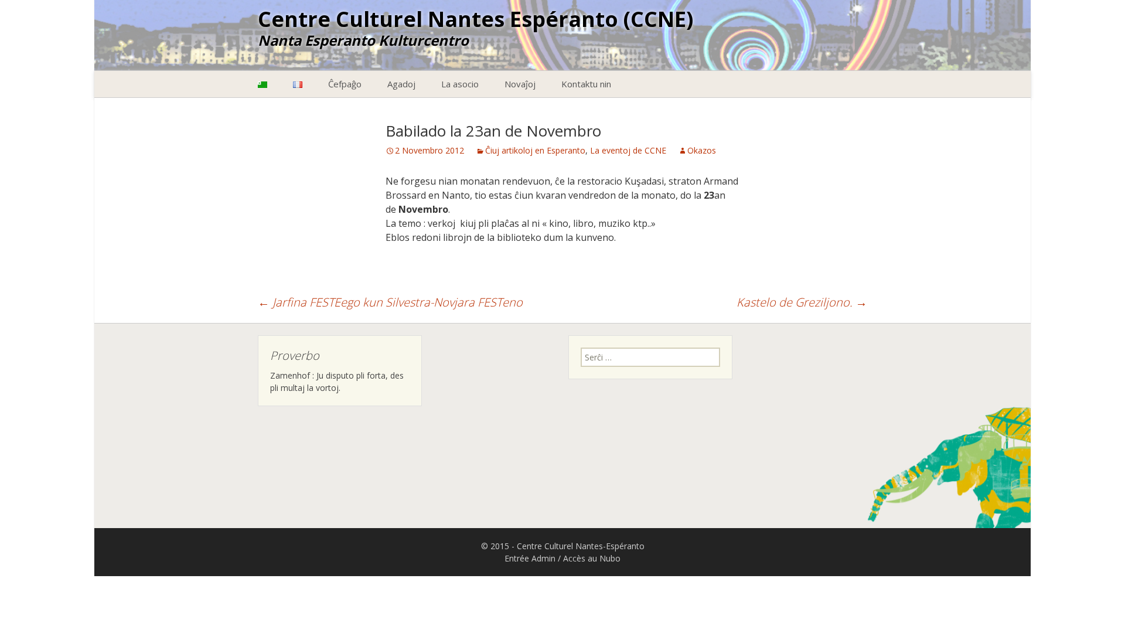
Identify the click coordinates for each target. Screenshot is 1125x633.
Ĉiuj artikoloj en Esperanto (535, 150)
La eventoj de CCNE (628, 150)
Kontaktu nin (586, 84)
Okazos (701, 150)
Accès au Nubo (592, 558)
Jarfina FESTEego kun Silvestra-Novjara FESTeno (390, 302)
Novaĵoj (520, 84)
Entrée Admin (529, 558)
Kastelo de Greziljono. (802, 302)
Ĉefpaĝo (345, 84)
